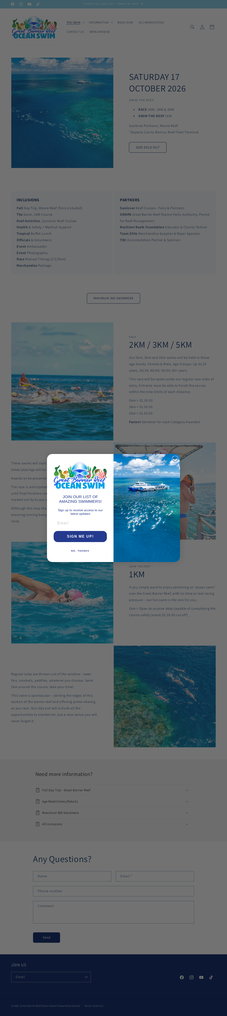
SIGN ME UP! (80, 536)
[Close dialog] (175, 459)
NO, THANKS (80, 551)
